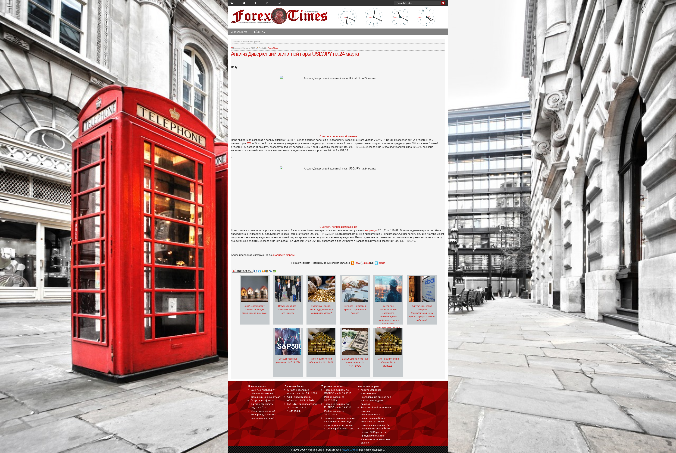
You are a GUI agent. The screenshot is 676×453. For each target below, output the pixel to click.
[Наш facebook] (255, 3)
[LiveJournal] (271, 270)
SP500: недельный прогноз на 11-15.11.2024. (302, 391)
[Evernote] (274, 270)
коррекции (371, 230)
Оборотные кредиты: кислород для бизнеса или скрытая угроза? (321, 309)
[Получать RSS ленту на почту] (279, 3)
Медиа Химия (350, 449)
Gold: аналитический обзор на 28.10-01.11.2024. (388, 362)
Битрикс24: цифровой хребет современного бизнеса (355, 309)
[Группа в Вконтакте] (232, 3)
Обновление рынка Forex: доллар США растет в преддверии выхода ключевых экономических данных (376, 435)
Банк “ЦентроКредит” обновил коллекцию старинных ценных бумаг (254, 309)
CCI (249, 143)
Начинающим (238, 31)
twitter (381, 262)
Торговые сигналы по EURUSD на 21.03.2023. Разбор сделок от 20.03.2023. (338, 409)
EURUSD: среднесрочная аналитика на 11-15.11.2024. (355, 362)
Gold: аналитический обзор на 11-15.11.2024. (301, 398)
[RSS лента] (267, 3)
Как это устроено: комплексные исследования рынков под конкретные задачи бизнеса (376, 396)
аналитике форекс (284, 255)
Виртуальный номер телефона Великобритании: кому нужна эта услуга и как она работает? (422, 312)
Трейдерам (258, 31)
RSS (357, 262)
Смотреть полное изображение (338, 136)
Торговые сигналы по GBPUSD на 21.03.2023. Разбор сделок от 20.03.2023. (338, 395)
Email (367, 262)
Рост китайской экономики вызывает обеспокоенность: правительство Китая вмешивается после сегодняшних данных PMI (376, 416)
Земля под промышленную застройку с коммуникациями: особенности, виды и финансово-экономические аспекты (388, 316)
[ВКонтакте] (256, 270)
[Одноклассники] (263, 270)
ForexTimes (273, 47)
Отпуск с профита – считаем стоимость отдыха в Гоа (288, 309)
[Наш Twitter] (244, 3)
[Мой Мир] (267, 270)
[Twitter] (259, 270)
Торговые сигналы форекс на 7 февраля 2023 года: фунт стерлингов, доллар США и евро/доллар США (339, 423)
